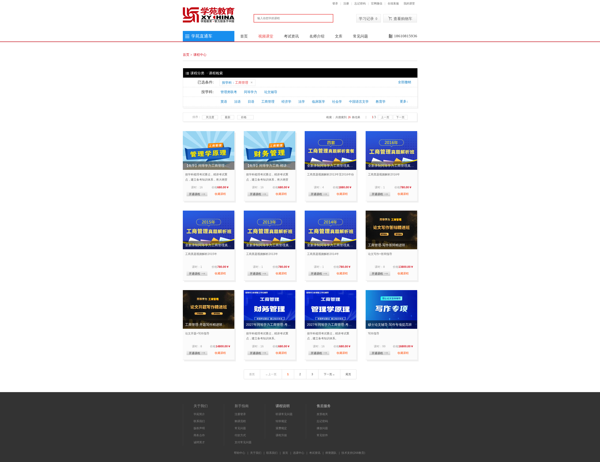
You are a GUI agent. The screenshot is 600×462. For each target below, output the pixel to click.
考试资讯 (291, 36)
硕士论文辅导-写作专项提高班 (390, 324)
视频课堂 (265, 36)
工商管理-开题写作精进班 (203, 324)
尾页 (348, 374)
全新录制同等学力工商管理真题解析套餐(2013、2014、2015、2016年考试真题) (330, 165)
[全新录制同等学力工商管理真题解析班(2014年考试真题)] (330, 230)
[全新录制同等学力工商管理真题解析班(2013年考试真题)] (269, 230)
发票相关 (322, 414)
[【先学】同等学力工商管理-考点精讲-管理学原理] (208, 150)
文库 (338, 36)
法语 (237, 101)
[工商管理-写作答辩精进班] (391, 230)
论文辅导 (270, 92)
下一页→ (329, 374)
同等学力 (250, 92)
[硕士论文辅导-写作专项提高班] (391, 309)
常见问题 (360, 36)
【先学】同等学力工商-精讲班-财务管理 (269, 165)
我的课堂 (409, 3)
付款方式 (240, 435)
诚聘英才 (199, 442)
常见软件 (322, 435)
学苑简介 (199, 414)
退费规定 (281, 428)
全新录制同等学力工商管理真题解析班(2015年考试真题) (208, 245)
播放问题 (322, 428)
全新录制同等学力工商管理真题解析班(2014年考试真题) (330, 245)
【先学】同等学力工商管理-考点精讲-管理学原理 (208, 165)
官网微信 (376, 3)
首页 (244, 36)
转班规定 (281, 421)
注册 (346, 3)
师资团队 (331, 452)
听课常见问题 (284, 414)
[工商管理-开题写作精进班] (208, 309)
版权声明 (199, 428)
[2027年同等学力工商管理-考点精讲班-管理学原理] (330, 309)
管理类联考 (229, 92)
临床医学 (318, 101)
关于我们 (255, 452)
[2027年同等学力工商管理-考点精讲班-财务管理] (269, 309)
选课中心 (298, 452)
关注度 (210, 117)
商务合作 (199, 435)
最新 (227, 117)
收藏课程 (220, 194)
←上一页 (271, 374)
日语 (251, 101)
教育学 (381, 101)
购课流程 (240, 421)
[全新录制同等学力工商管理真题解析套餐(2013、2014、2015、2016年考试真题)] (330, 150)
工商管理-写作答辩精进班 (386, 245)
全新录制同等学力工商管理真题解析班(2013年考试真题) (269, 245)
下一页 (400, 117)
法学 (301, 101)
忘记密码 (360, 3)
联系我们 (199, 421)
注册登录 (240, 414)
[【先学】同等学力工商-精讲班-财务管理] (269, 150)
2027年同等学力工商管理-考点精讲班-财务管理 (269, 324)
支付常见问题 (243, 442)
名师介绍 (316, 36)
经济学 (286, 101)
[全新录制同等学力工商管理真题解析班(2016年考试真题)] (391, 150)
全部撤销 (404, 82)
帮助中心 (239, 452)
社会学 (337, 101)
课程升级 (281, 435)
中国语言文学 (359, 101)
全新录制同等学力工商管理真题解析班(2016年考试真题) (391, 165)
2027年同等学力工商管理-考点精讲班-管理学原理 (330, 324)
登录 (335, 3)
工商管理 (267, 101)
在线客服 (393, 3)
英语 (224, 101)
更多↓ (404, 101)
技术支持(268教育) (353, 452)
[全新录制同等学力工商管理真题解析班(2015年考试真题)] (208, 230)
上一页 (385, 117)
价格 (244, 117)
